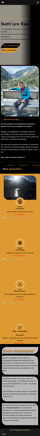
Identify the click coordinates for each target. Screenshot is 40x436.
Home (4, 434)
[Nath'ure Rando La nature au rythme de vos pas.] (2, 2)
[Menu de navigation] (38, 2)
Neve (11, 430)
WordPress (26, 430)
